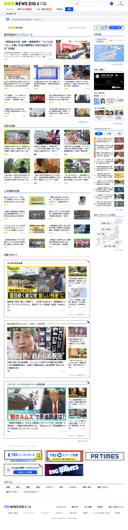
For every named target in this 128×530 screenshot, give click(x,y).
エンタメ (73, 487)
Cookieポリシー (59, 513)
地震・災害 (87, 487)
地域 (69, 9)
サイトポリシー (45, 513)
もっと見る (119, 210)
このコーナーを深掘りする (77, 314)
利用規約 (85, 513)
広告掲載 (117, 513)
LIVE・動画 (44, 9)
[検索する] (111, 3)
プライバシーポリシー (30, 513)
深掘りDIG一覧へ (83, 441)
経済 (38, 487)
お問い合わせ (73, 513)
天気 (61, 487)
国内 (18, 487)
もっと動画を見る (117, 124)
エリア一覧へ (118, 250)
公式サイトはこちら (76, 27)
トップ (6, 446)
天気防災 (59, 9)
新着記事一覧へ (84, 122)
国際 (28, 487)
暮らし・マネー (12, 492)
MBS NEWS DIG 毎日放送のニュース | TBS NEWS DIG (23, 446)
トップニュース (61, 507)
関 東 (117, 242)
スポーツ (49, 487)
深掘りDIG (24, 9)
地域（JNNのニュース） (116, 507)
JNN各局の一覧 (11, 14)
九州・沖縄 (100, 234)
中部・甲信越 (106, 229)
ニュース (9, 9)
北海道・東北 (106, 223)
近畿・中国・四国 (109, 246)
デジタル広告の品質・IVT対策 (101, 513)
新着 (8, 487)
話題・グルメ (102, 487)
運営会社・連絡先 (13, 513)
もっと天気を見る (117, 64)
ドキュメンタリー (30, 492)
